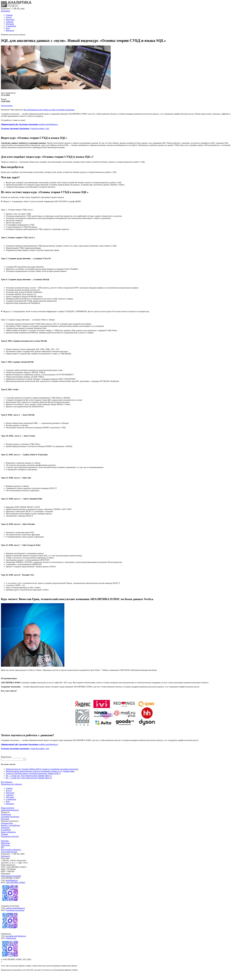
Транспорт (5, 828)
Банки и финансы (8, 832)
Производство (7, 823)
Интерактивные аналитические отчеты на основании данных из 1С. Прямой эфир (40, 771)
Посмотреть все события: (11, 784)
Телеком (4, 834)
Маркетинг (5, 843)
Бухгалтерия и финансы (11, 849)
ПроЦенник (6, 814)
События (9, 22)
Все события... (7, 782)
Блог (8, 28)
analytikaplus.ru (12, 880)
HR (2, 847)
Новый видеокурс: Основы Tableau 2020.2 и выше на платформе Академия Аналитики (42, 769)
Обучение (10, 24)
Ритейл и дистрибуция (10, 825)
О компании (11, 26)
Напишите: (5, 11)
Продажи (5, 841)
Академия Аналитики (10, 817)
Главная (9, 15)
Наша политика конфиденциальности (10, 809)
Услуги (9, 17)
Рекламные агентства (10, 836)
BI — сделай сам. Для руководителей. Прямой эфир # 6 (29, 778)
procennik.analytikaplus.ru (16, 936)
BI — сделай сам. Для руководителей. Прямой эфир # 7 (29, 776)
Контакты (10, 30)
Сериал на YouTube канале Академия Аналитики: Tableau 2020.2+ (33, 773)
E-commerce (6, 830)
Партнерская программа (11, 876)
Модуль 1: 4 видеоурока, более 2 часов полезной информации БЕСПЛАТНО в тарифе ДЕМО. (42, 201)
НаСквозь (5, 819)
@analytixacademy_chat (39, 128)
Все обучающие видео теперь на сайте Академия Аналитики (49, 110)
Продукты (10, 19)
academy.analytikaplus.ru (48, 124)
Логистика (5, 845)
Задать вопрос (7, 106)
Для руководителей (9, 852)
